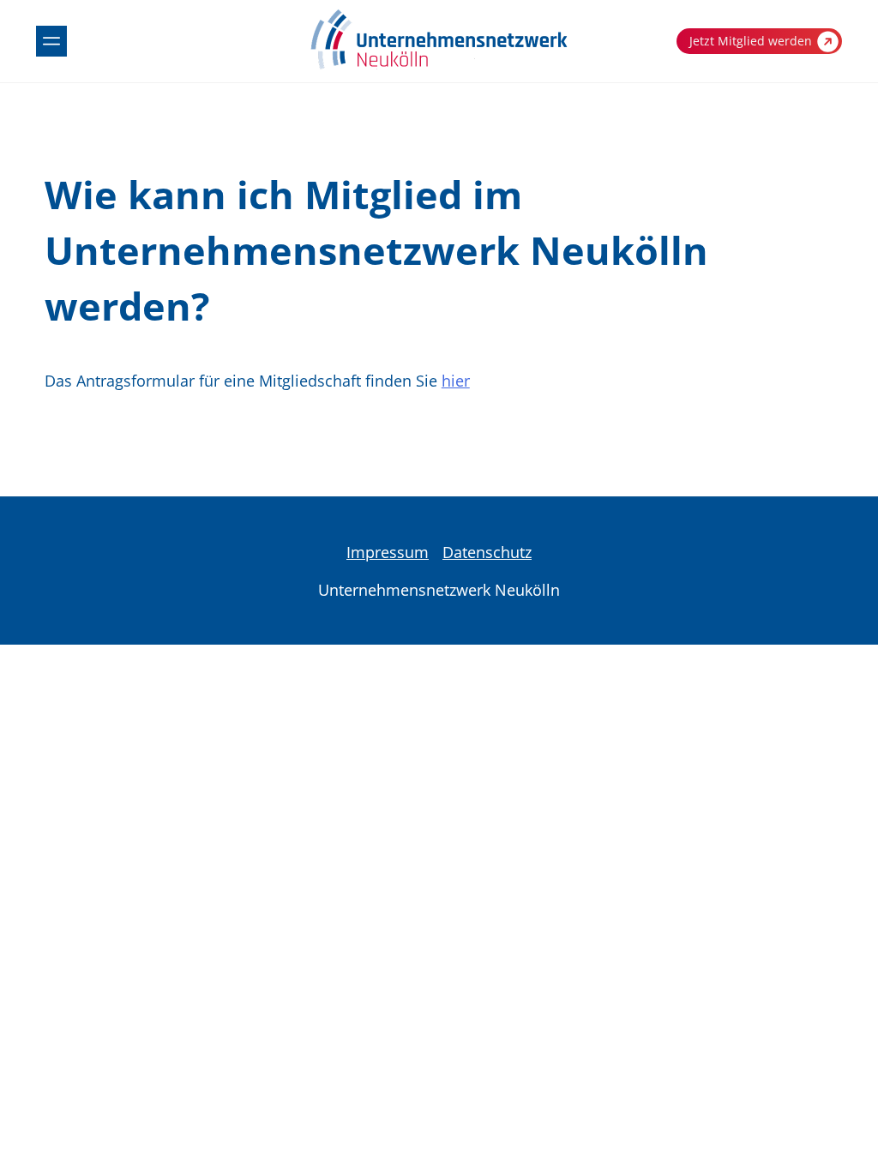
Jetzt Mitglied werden (750, 41)
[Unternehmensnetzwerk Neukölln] (439, 66)
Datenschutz (487, 552)
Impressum (387, 552)
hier (456, 380)
